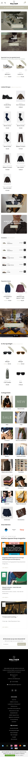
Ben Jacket (21, 167)
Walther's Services (14, 701)
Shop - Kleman (14, 44)
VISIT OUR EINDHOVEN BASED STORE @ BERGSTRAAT (14, 325)
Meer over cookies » (19, 755)
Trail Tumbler (7, 382)
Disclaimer (14, 721)
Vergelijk (14, 737)
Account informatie (14, 728)
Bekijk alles (10, 237)
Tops (16, 412)
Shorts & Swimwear (19, 428)
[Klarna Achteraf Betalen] (16, 746)
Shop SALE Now (18, 26)
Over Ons (14, 699)
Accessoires (17, 507)
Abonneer (22, 644)
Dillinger (7, 361)
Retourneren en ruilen (14, 710)
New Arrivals (18, 396)
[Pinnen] (12, 748)
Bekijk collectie (16, 87)
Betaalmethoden (14, 712)
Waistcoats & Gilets (5, 459)
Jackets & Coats (18, 444)
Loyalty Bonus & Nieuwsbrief (14, 704)
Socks (2, 475)
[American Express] (3, 746)
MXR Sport (7, 74)
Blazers (2, 444)
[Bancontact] (24, 746)
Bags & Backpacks (19, 491)
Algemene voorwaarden (14, 717)
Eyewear (3, 491)
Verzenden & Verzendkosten (14, 708)
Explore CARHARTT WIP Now (14, 206)
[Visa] (16, 748)
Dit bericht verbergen (10, 755)
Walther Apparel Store (14, 715)
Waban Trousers (20, 146)
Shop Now (14, 226)
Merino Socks (7, 125)
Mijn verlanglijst (14, 734)
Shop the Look (4, 396)
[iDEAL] (11, 746)
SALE (2, 412)
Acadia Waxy (7, 105)
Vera (20, 382)
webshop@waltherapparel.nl (14, 684)
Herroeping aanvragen (14, 730)
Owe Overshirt (7, 188)
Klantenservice (14, 706)
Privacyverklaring (14, 719)
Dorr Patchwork (20, 105)
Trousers (3, 428)
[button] (2, 21)
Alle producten (14, 739)
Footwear (17, 459)
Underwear (3, 507)
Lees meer (5, 567)
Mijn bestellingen (14, 732)
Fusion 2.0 (20, 74)
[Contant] (7, 746)
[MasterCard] (20, 746)
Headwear (17, 475)
